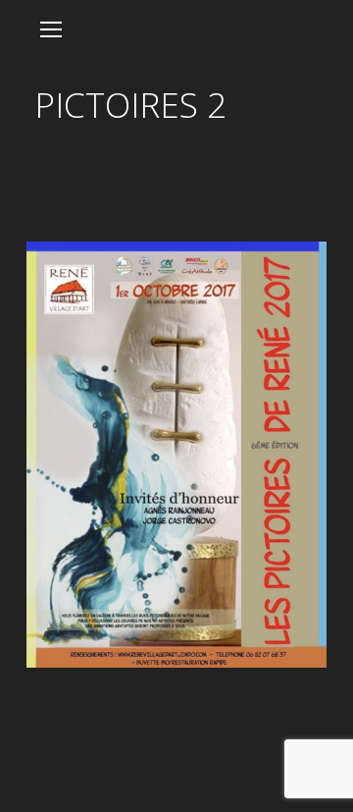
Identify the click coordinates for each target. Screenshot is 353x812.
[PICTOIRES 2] (176, 455)
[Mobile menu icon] (51, 29)
